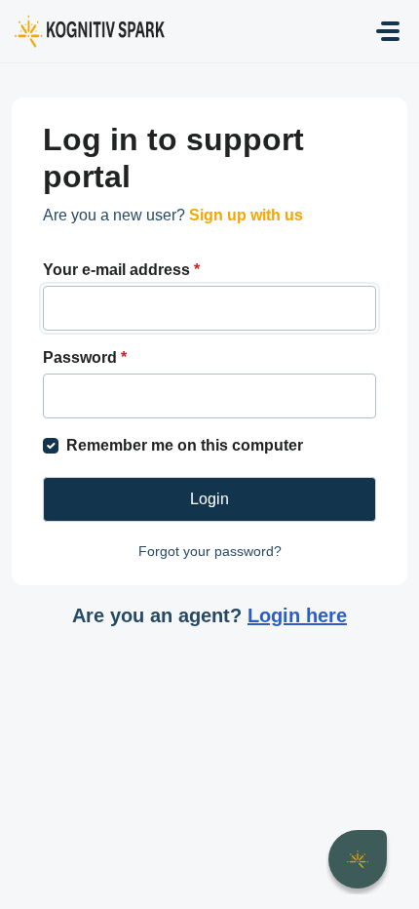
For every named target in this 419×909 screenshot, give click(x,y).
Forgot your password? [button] (210, 551)
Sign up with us (246, 215)
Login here (297, 615)
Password (85, 357)
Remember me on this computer (184, 445)
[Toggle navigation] (387, 31)
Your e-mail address (121, 269)
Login (209, 499)
